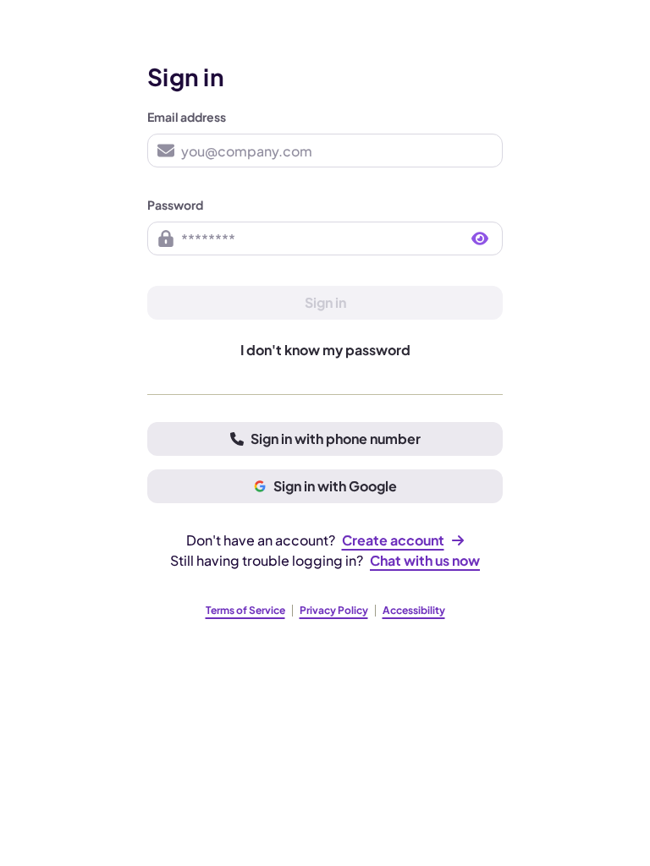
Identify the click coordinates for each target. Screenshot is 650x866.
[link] (403, 540)
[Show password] (480, 238)
